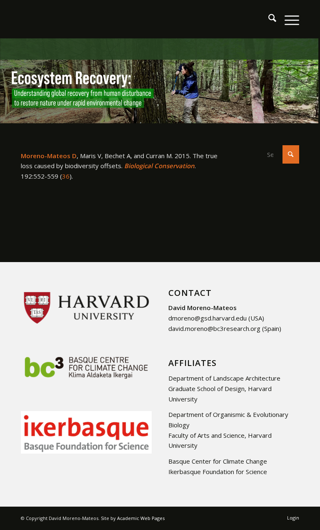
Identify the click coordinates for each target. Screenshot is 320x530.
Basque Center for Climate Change (217, 461)
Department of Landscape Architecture (224, 378)
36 (66, 176)
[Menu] (287, 19)
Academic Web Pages (141, 518)
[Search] (268, 19)
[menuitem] (268, 19)
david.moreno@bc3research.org (214, 328)
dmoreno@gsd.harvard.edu (207, 318)
